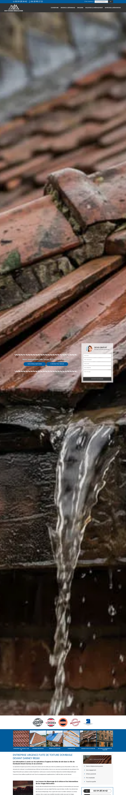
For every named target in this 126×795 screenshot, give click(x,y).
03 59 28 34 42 (21, 2)
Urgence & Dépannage (68, 7)
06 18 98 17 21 (37, 2)
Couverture (55, 7)
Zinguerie (80, 7)
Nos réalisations (35, 364)
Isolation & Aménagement (94, 7)
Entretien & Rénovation (113, 7)
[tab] (63, 397)
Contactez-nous (57, 364)
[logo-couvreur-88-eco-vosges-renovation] (13, 7)
